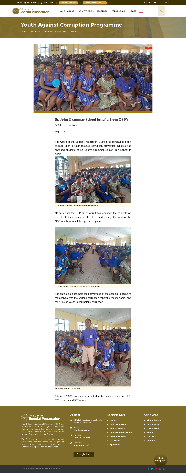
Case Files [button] (102, 11)
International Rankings (120, 432)
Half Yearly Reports (118, 424)
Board (149, 432)
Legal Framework (118, 436)
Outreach (35, 31)
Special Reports (117, 428)
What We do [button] (86, 11)
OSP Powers (152, 428)
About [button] (71, 11)
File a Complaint (160, 459)
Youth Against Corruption (55, 31)
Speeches (114, 444)
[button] (141, 11)
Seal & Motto (152, 424)
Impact (132, 11)
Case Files (114, 440)
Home (62, 11)
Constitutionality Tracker (94, 3)
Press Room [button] (118, 11)
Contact (150, 440)
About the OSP (154, 420)
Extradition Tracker (68, 3)
